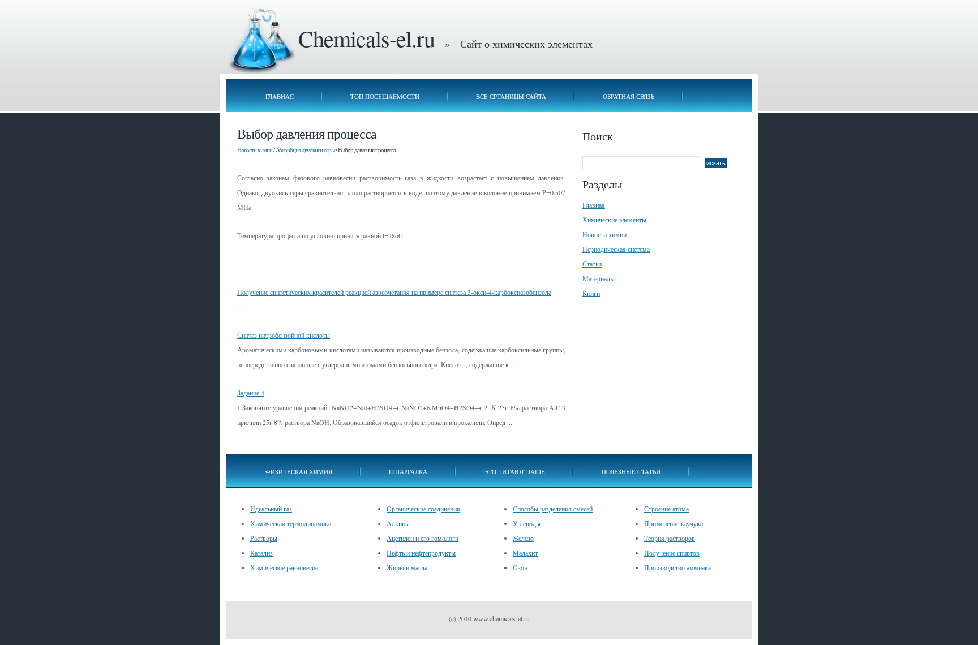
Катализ (261, 552)
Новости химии (254, 149)
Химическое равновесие (284, 567)
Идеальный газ (271, 508)
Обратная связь (628, 96)
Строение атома (666, 508)
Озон (520, 567)
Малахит (525, 552)
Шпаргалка (408, 471)
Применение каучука (673, 523)
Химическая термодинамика (290, 523)
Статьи (592, 263)
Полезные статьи (631, 471)
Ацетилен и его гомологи (422, 538)
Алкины (398, 523)
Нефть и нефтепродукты (421, 552)
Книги (591, 293)
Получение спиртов (672, 552)
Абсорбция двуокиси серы (305, 149)
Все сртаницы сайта (511, 96)
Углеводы (527, 523)
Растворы (263, 538)
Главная (279, 96)
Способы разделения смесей (553, 508)
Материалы (598, 278)
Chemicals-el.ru (366, 38)
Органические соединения (423, 508)
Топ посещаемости (384, 96)
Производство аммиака (677, 567)
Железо (523, 538)
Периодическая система (616, 248)
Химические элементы (614, 219)
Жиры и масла (407, 567)
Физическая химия (298, 471)
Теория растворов (669, 538)
